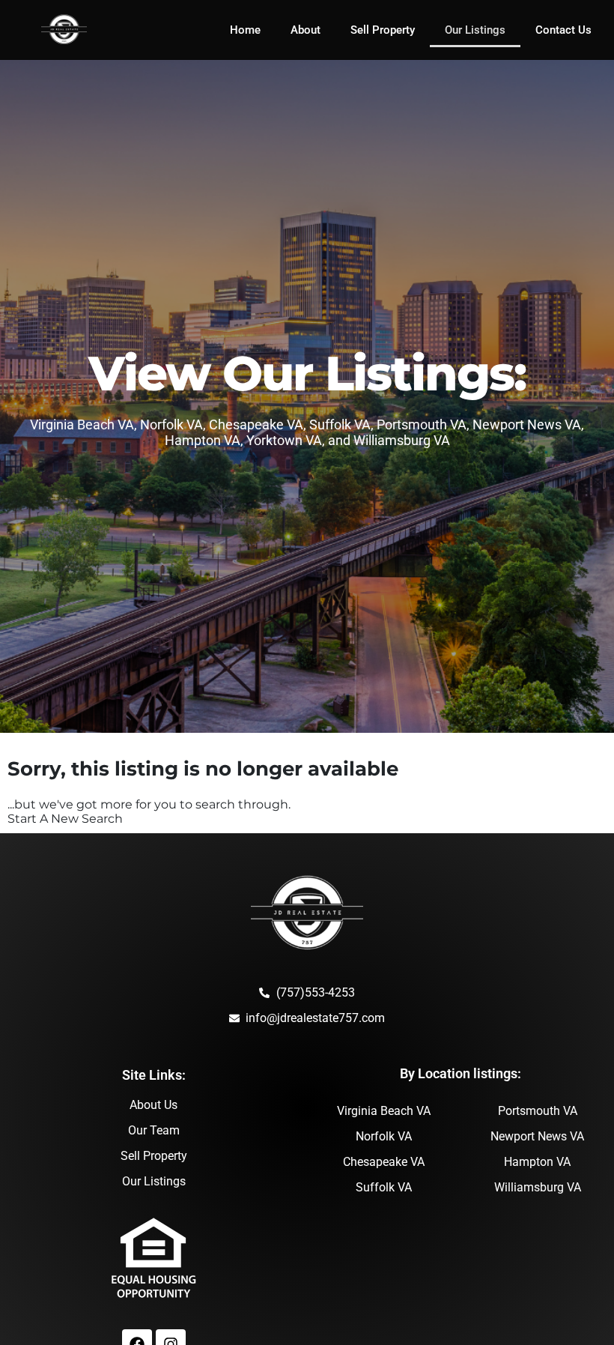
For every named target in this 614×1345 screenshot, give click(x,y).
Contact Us (563, 30)
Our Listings (475, 30)
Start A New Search (65, 818)
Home (245, 30)
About (305, 30)
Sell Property (382, 30)
